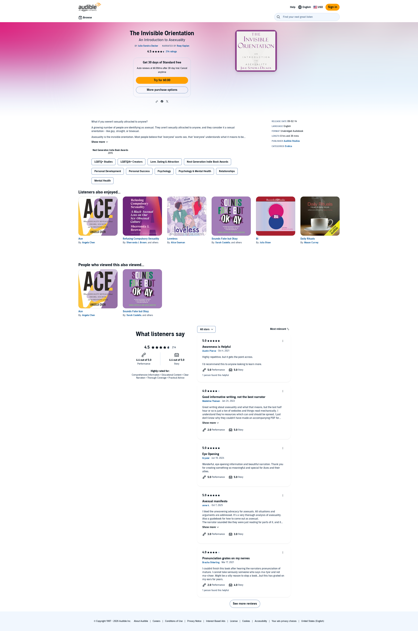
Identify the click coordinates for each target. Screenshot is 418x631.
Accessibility (261, 621)
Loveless (172, 238)
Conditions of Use (174, 621)
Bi (257, 238)
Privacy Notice (194, 621)
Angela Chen (88, 242)
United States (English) (312, 621)
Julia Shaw (265, 242)
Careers (156, 621)
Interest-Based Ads (215, 621)
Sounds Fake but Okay (225, 238)
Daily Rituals (307, 238)
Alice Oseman (178, 242)
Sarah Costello (222, 242)
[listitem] (110, 152)
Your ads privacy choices (284, 621)
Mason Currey (311, 242)
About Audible (141, 621)
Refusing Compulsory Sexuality (141, 238)
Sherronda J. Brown (137, 242)
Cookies (246, 621)
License (234, 621)
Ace (80, 238)
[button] (156, 101)
